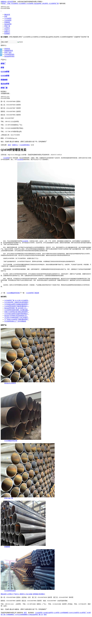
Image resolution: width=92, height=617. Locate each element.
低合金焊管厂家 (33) (36, 614)
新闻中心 (7, 31)
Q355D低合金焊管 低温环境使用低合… (16, 313)
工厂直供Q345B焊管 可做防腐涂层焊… (16, 319)
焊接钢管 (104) (67, 612)
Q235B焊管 (7, 18)
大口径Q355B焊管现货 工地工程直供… (16, 317)
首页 (9, 145)
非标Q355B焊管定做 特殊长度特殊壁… (16, 312)
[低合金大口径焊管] (28, 382)
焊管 (5, 16)
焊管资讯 (7, 48)
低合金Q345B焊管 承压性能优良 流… (16, 315)
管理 (25, 612)
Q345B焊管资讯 (9, 54)
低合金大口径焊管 (10, 383)
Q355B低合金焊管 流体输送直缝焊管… (16, 304)
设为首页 (10, 1)
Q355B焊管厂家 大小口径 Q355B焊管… (16, 300)
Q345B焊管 (7, 20)
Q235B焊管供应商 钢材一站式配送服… (16, 310)
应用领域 (35, 594)
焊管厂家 (7, 26)
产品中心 (7, 30)
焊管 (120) (59, 612)
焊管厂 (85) (85, 612)
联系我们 (7, 33)
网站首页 (7, 14)
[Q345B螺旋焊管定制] (21, 439)
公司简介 (7, 28)
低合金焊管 (8, 24)
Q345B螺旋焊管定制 (10, 440)
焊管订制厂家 (8, 498)
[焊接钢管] (23, 545)
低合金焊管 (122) (51, 612)
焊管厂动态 (8, 52)
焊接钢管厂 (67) (13, 614)
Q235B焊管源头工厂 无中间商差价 (15, 321)
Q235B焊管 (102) (77, 612)
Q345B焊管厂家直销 (32, 293)
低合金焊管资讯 (9, 56)
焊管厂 (3, 63)
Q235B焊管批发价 (10, 590)
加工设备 (29, 594)
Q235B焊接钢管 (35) (24, 614)
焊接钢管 (7, 22)
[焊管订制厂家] (28, 497)
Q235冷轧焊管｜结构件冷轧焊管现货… (16, 302)
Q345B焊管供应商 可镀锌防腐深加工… (16, 306)
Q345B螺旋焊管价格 (13, 293)
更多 (45, 614)
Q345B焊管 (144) (40, 612)
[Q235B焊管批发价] (28, 589)
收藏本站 (3, 1)
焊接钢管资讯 (8, 50)
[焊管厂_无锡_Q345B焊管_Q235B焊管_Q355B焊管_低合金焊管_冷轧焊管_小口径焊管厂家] (30, 3)
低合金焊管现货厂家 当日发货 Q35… (16, 308)
